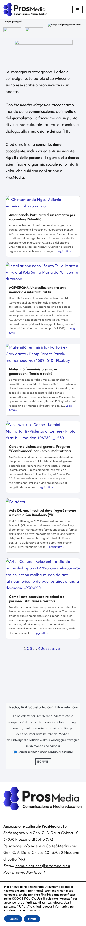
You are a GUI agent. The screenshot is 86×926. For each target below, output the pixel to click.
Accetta (13, 919)
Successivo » (52, 648)
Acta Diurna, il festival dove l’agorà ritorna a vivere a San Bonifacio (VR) (42, 512)
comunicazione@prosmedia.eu (42, 866)
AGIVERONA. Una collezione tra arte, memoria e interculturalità (38, 290)
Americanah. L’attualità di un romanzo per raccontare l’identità (42, 217)
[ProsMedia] (25, 9)
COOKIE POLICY (23, 899)
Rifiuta (32, 919)
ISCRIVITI (43, 761)
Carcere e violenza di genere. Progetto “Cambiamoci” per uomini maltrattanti (40, 448)
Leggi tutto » (63, 251)
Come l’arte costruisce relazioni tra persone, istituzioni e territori (36, 599)
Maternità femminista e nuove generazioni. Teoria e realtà (33, 371)
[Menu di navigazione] (77, 9)
